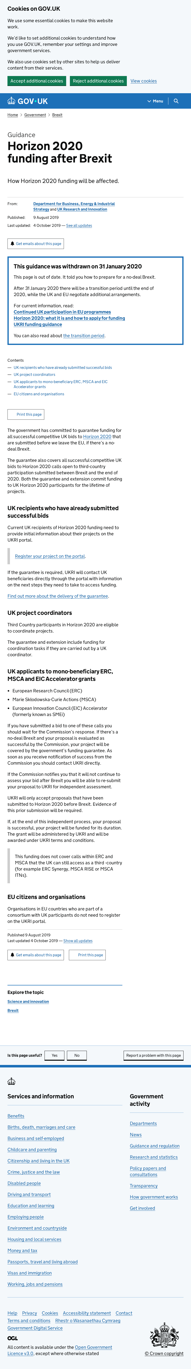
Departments (143, 1123)
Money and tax (22, 1250)
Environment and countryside (37, 1228)
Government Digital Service (35, 1328)
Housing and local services (34, 1239)
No (80, 1055)
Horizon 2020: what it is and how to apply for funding (69, 318)
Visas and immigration (29, 1273)
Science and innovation (28, 1001)
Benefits (15, 1116)
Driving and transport (29, 1194)
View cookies (144, 81)
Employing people (25, 1217)
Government (35, 114)
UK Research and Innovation (82, 209)
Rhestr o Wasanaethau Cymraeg (87, 1320)
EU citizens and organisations (39, 394)
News (136, 1134)
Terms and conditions (28, 1320)
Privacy (29, 1313)
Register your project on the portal (50, 556)
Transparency (144, 1186)
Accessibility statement (87, 1313)
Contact (124, 1313)
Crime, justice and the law (33, 1172)
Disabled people (24, 1183)
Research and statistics (154, 1157)
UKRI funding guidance (38, 324)
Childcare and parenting (32, 1149)
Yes (58, 1055)
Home (12, 114)
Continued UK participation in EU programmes (62, 312)
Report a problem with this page (153, 1055)
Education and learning (30, 1205)
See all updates (79, 225)
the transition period (83, 335)
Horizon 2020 (97, 436)
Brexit (57, 114)
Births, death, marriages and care (41, 1127)
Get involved (142, 1208)
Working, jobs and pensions (35, 1284)
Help (12, 1313)
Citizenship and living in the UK (38, 1161)
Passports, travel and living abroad (42, 1262)
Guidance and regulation (155, 1146)
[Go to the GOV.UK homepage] (27, 101)
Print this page (29, 414)
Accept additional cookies (36, 81)
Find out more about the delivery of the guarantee (57, 596)
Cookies (50, 1313)
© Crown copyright (164, 1353)
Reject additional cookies (98, 81)
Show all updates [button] (78, 940)
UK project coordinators (34, 374)
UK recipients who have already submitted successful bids (63, 367)
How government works (154, 1197)
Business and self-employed (35, 1138)
